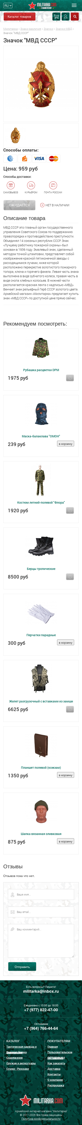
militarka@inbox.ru (41, 991)
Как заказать (56, 1063)
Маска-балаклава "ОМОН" (41, 436)
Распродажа (55, 1085)
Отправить (22, 966)
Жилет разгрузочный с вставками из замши (41, 701)
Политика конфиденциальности (41, 1118)
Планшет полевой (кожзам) (41, 767)
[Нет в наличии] (70, 377)
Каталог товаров (19, 16)
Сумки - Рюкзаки (17, 1069)
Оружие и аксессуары (21, 1063)
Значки (48, 29)
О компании (55, 1080)
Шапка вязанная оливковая (41, 834)
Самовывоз (10, 192)
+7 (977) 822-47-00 (41, 1010)
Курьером (31, 192)
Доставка (53, 1069)
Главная (52, 1047)
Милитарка (10, 29)
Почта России (53, 192)
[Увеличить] (41, 84)
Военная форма (16, 1052)
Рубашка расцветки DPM (41, 370)
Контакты (54, 1074)
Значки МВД (64, 29)
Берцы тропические (41, 569)
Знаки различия (30, 29)
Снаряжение (14, 1058)
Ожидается (19, 205)
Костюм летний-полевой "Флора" (41, 502)
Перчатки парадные (41, 635)
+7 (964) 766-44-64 (41, 1028)
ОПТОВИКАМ (56, 1058)
